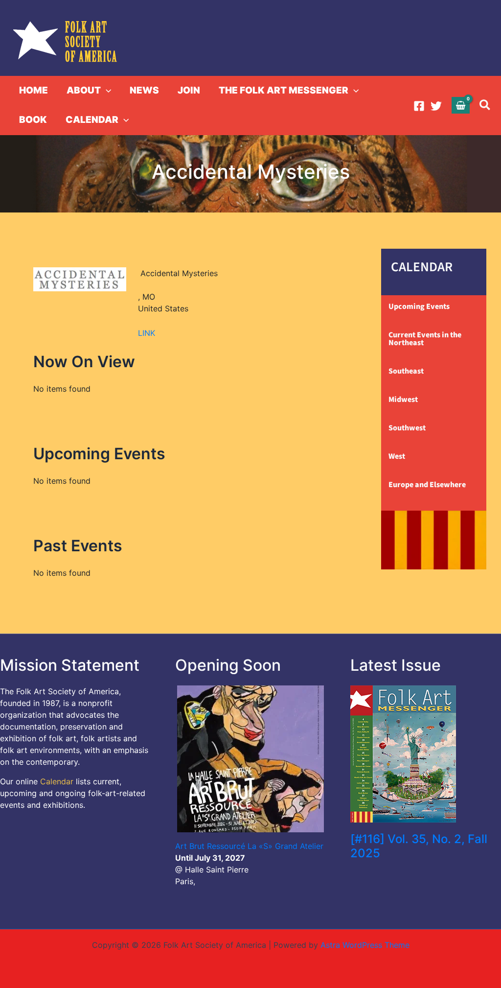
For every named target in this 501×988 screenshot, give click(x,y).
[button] (106, 90)
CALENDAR (92, 119)
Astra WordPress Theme (365, 945)
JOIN (189, 90)
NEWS (144, 90)
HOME (33, 90)
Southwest (407, 428)
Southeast (406, 371)
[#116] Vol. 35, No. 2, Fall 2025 (418, 846)
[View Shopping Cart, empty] (461, 105)
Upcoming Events (419, 306)
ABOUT (84, 90)
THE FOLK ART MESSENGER (283, 90)
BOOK (33, 119)
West (396, 456)
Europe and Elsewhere (427, 484)
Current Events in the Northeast (424, 338)
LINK (146, 333)
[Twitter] (436, 106)
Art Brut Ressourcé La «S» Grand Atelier (249, 846)
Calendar (56, 781)
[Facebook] (419, 106)
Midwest (403, 399)
